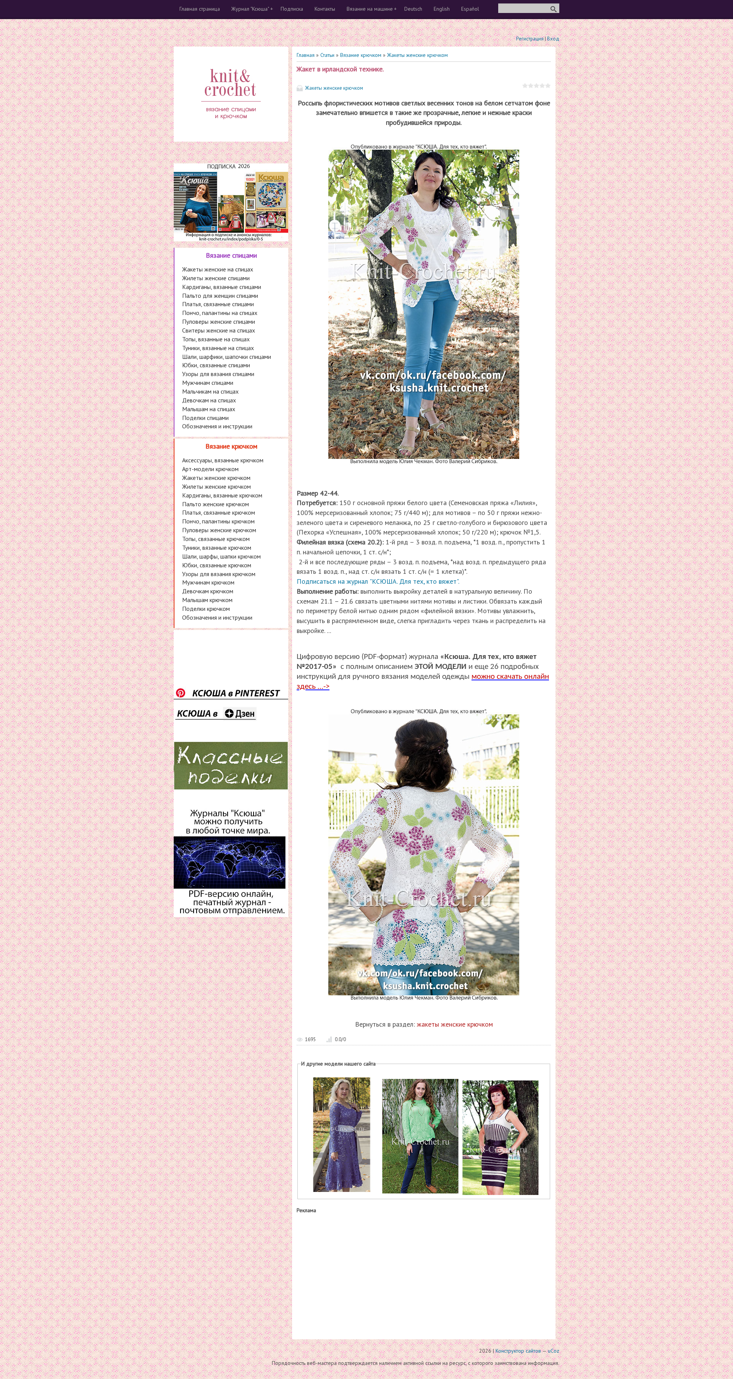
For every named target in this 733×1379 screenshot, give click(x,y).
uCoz (553, 1350)
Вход (553, 39)
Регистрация (530, 39)
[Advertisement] (424, 1274)
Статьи (327, 55)
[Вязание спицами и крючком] (231, 128)
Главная (306, 55)
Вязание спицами (231, 255)
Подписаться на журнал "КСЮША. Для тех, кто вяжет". (378, 581)
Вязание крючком (360, 55)
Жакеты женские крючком (417, 55)
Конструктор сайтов (518, 1350)
